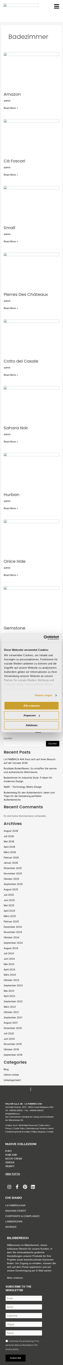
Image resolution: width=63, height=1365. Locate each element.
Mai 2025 (9, 905)
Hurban (11, 494)
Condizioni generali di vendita (17, 1132)
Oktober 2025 (11, 878)
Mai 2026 (9, 841)
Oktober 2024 (11, 937)
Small (9, 228)
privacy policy (12, 1349)
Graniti (10, 1166)
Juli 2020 (9, 1033)
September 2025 (13, 884)
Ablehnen (31, 725)
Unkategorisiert (12, 1080)
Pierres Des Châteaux (26, 294)
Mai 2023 (9, 990)
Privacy (8, 1128)
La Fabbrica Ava (15, 1205)
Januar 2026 (11, 862)
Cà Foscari (14, 161)
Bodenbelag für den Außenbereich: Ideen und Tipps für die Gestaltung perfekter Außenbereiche (29, 796)
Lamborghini (13, 1221)
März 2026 (10, 852)
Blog (6, 1069)
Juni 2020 (9, 1038)
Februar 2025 (11, 921)
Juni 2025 (9, 900)
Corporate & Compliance (22, 1216)
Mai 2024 (9, 964)
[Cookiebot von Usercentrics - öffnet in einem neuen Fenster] (44, 637)
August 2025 (11, 889)
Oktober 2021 (11, 1012)
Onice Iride (15, 561)
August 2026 (11, 830)
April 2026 (9, 846)
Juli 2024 (9, 953)
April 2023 (9, 996)
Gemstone (14, 628)
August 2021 (11, 1022)
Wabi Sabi (11, 1155)
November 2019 (13, 1044)
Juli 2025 (9, 894)
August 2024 (11, 948)
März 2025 (10, 916)
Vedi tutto (12, 1174)
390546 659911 (16, 1110)
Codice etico (44, 1125)
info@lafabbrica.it (12, 1114)
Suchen (8, 738)
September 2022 (13, 1001)
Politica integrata (38, 1132)
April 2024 (9, 969)
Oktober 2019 (11, 1049)
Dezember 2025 (13, 868)
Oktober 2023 (11, 980)
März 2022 (10, 1006)
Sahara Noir (16, 428)
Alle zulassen (31, 705)
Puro (8, 1151)
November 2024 (13, 932)
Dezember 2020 (13, 1028)
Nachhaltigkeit (15, 1210)
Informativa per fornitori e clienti (39, 1128)
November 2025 (13, 873)
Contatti (50, 1132)
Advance (11, 1226)
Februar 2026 (11, 857)
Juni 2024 (9, 958)
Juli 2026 (9, 836)
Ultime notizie (11, 1074)
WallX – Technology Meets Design (23, 786)
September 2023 (13, 985)
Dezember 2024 (13, 926)
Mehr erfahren (15, 1277)
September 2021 (13, 1017)
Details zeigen (43, 695)
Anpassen (29, 715)
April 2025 (9, 910)
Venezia (9, 1162)
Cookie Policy (19, 1128)
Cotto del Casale (21, 361)
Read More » (11, 107)
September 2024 (13, 942)
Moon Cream (13, 1158)
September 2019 (13, 1054)
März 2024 (10, 974)
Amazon (12, 94)
